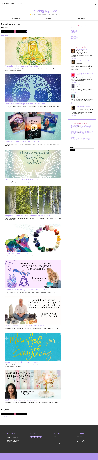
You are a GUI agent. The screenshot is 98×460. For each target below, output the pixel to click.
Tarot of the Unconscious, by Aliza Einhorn (84, 84)
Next (26, 31)
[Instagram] (31, 436)
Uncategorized (74, 39)
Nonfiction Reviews (75, 35)
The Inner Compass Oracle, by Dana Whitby (22, 141)
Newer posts (5, 35)
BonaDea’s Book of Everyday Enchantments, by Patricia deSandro (81, 133)
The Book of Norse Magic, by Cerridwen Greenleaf (25, 104)
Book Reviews (48, 18)
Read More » (73, 58)
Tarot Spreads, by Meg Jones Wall (83, 139)
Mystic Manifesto (10, 3)
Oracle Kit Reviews (58, 442)
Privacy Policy (80, 440)
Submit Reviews (58, 444)
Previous (3, 31)
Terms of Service (81, 442)
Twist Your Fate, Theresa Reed (85, 126)
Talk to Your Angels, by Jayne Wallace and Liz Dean (25, 179)
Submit (24, 3)
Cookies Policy (80, 438)
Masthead (19, 3)
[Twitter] (34, 436)
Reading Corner (16, 18)
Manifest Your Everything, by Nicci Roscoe (21, 362)
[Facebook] (37, 436)
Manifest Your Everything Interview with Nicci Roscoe (26, 289)
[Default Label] (40, 436)
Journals (73, 33)
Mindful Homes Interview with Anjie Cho (21, 400)
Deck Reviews (81, 18)
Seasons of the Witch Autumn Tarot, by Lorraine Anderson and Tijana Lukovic (84, 61)
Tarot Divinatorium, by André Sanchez (83, 106)
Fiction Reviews (74, 31)
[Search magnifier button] (95, 4)
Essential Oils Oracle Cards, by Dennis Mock (22, 66)
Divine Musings (74, 30)
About (3, 3)
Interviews (73, 32)
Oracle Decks (74, 36)
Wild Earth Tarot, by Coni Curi (82, 49)
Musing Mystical (45, 11)
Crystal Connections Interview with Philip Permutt (24, 326)
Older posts (4, 33)
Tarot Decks (73, 38)
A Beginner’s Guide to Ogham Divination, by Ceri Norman (27, 215)
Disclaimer (79, 436)
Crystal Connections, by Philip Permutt (20, 253)
